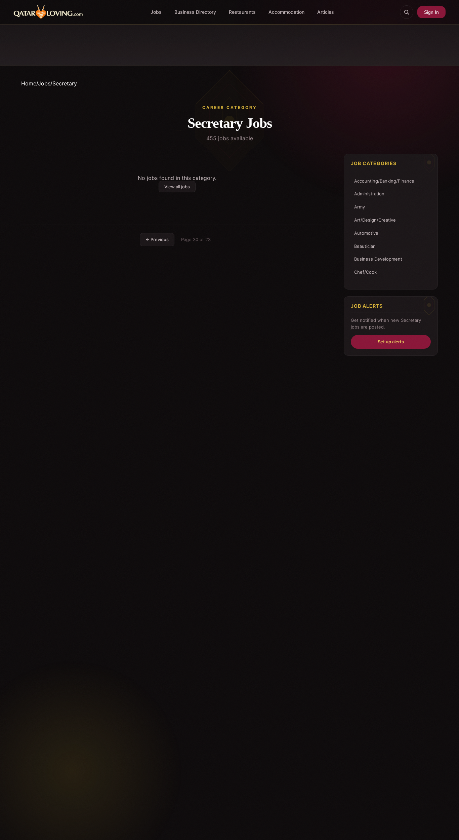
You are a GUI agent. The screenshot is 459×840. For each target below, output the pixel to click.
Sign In (431, 12)
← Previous (157, 239)
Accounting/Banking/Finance (384, 181)
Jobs (156, 12)
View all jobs (177, 186)
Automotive (366, 233)
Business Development (378, 259)
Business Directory (195, 12)
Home (28, 83)
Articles (325, 12)
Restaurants (242, 12)
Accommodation (286, 12)
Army (359, 206)
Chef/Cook (365, 272)
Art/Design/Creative (375, 220)
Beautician (365, 246)
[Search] (406, 12)
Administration (369, 193)
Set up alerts (391, 341)
